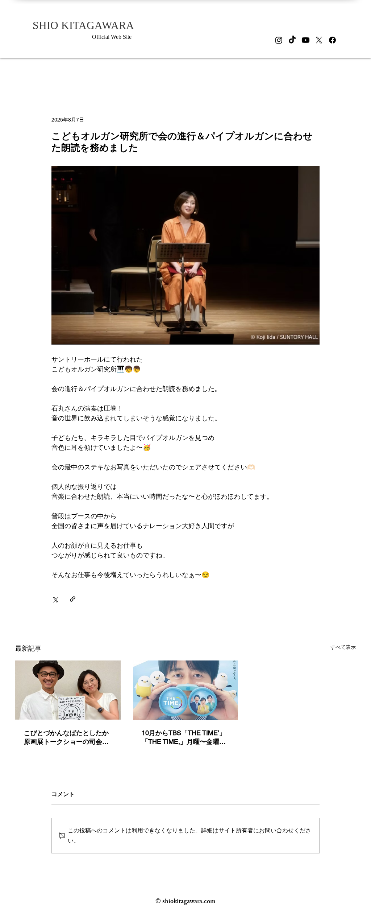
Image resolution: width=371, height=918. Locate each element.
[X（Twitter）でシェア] (54, 599)
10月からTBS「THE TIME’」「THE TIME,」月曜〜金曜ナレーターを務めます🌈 (184, 737)
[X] (319, 40)
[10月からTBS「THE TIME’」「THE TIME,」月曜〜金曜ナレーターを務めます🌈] (185, 690)
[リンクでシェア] (72, 599)
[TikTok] (292, 40)
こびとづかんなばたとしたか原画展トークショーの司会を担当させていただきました (66, 737)
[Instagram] (278, 40)
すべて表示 (343, 647)
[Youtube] (305, 40)
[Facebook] (332, 40)
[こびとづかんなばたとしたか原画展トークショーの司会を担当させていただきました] (68, 690)
